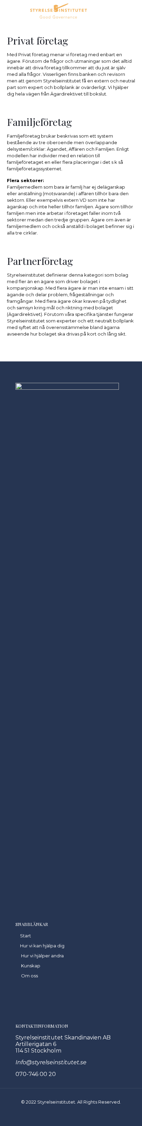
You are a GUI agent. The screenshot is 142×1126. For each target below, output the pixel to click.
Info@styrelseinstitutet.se (51, 1062)
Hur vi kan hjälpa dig (42, 945)
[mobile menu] (9, 10)
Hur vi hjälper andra (42, 955)
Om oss (29, 975)
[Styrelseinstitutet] (59, 10)
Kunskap (30, 965)
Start (25, 935)
